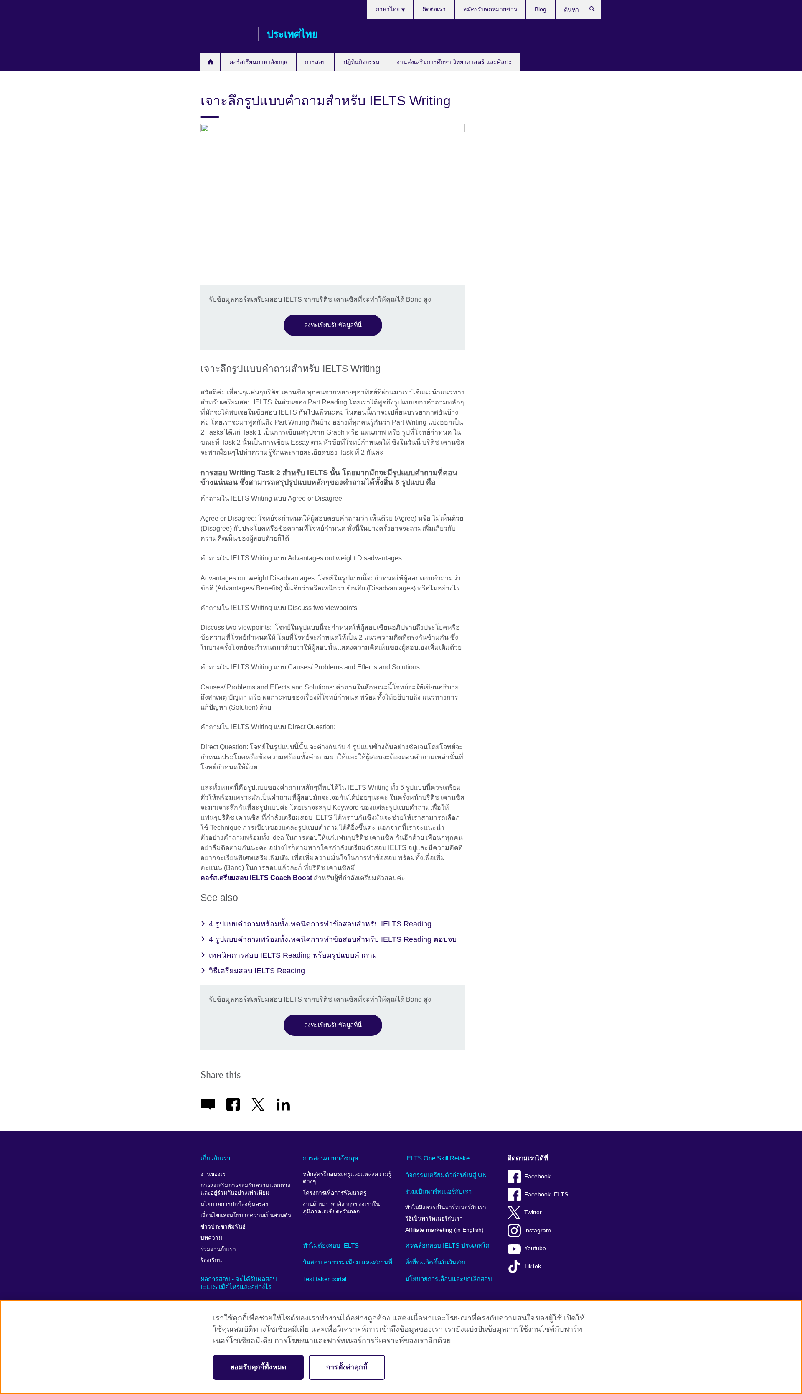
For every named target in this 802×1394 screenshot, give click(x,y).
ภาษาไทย (388, 9)
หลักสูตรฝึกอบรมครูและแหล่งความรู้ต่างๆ (347, 1178)
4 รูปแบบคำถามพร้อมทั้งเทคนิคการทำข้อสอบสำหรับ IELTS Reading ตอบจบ (333, 939)
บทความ (211, 1238)
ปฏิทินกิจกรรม (361, 62)
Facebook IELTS (546, 1194)
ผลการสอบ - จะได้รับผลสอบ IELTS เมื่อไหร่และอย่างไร (238, 1283)
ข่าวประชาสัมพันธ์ (223, 1227)
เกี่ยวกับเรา (215, 1158)
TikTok (532, 1266)
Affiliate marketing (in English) (444, 1230)
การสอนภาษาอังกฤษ (330, 1158)
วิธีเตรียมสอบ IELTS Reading (257, 971)
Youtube (535, 1248)
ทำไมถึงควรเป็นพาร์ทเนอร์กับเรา (445, 1207)
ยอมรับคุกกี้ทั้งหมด (258, 1367)
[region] (401, 1347)
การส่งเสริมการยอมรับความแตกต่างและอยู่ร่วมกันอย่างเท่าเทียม (245, 1189)
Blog (540, 9)
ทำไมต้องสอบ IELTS (331, 1245)
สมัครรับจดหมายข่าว (490, 9)
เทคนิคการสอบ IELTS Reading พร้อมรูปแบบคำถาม (293, 955)
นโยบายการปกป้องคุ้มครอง (234, 1204)
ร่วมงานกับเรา (218, 1249)
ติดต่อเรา (434, 9)
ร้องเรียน (211, 1260)
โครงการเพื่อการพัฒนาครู (334, 1193)
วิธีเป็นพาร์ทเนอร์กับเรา (434, 1219)
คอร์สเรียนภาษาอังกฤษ (258, 62)
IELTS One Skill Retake (437, 1158)
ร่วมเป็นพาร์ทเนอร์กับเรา (438, 1191)
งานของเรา (214, 1174)
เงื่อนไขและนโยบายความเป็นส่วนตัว (245, 1215)
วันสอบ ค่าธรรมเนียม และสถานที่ (347, 1262)
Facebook (537, 1176)
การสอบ (315, 62)
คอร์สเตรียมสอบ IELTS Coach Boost (256, 877)
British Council (225, 34)
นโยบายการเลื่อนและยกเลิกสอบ (448, 1278)
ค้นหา (596, 11)
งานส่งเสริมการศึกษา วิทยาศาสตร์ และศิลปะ (454, 62)
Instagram (537, 1230)
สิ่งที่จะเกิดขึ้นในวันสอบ (436, 1262)
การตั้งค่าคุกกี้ (347, 1367)
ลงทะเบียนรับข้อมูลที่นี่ (333, 325)
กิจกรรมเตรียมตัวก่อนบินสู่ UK (446, 1174)
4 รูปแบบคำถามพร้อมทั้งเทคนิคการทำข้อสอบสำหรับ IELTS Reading (320, 924)
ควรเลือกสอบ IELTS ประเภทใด (447, 1245)
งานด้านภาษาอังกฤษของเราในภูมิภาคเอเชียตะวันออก (341, 1208)
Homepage (210, 62)
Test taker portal (324, 1278)
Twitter (533, 1212)
